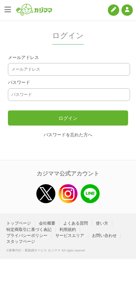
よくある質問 (75, 223)
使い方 (102, 223)
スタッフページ (20, 241)
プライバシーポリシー (26, 235)
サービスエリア (69, 235)
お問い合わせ (104, 235)
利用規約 (67, 229)
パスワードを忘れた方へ (68, 134)
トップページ (18, 223)
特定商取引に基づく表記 (29, 229)
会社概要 (47, 223)
